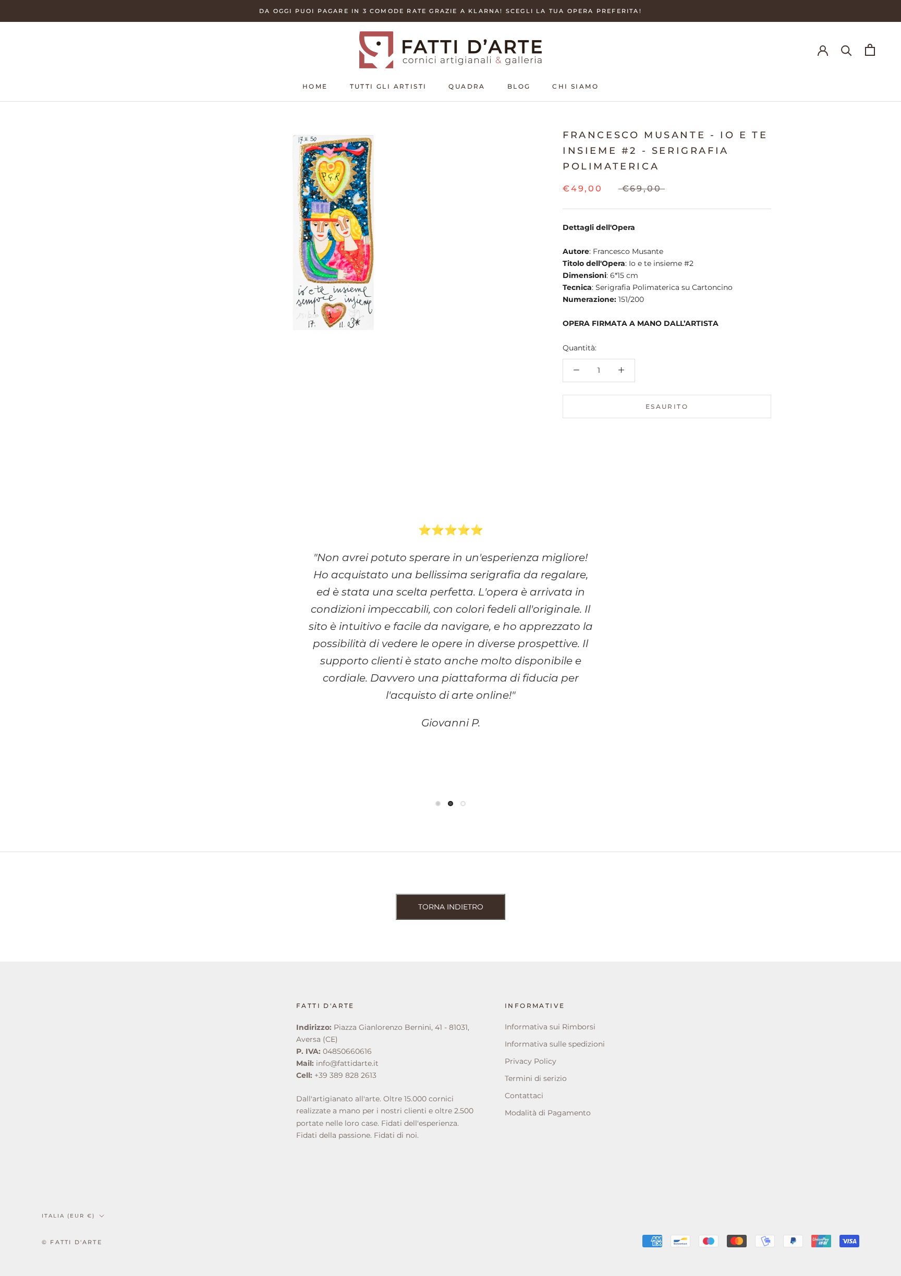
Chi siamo (575, 86)
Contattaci (524, 1095)
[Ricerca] (846, 49)
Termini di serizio (536, 1078)
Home (315, 86)
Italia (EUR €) (68, 1215)
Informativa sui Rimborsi (550, 1026)
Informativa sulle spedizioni (555, 1044)
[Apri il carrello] (870, 50)
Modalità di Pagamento (548, 1112)
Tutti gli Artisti (388, 86)
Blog (519, 86)
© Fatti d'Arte (72, 1242)
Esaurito (667, 406)
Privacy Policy (530, 1061)
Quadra (466, 86)
